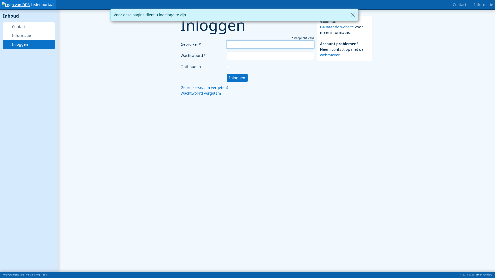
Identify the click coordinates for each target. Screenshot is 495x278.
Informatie (21, 35)
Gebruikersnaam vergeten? (204, 87)
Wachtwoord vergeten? (201, 93)
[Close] (353, 14)
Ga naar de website (337, 27)
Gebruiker (189, 44)
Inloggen (19, 44)
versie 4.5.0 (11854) (37, 274)
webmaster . (332, 55)
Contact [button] (18, 26)
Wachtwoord (192, 55)
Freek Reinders (484, 274)
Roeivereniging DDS (13, 274)
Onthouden (191, 66)
